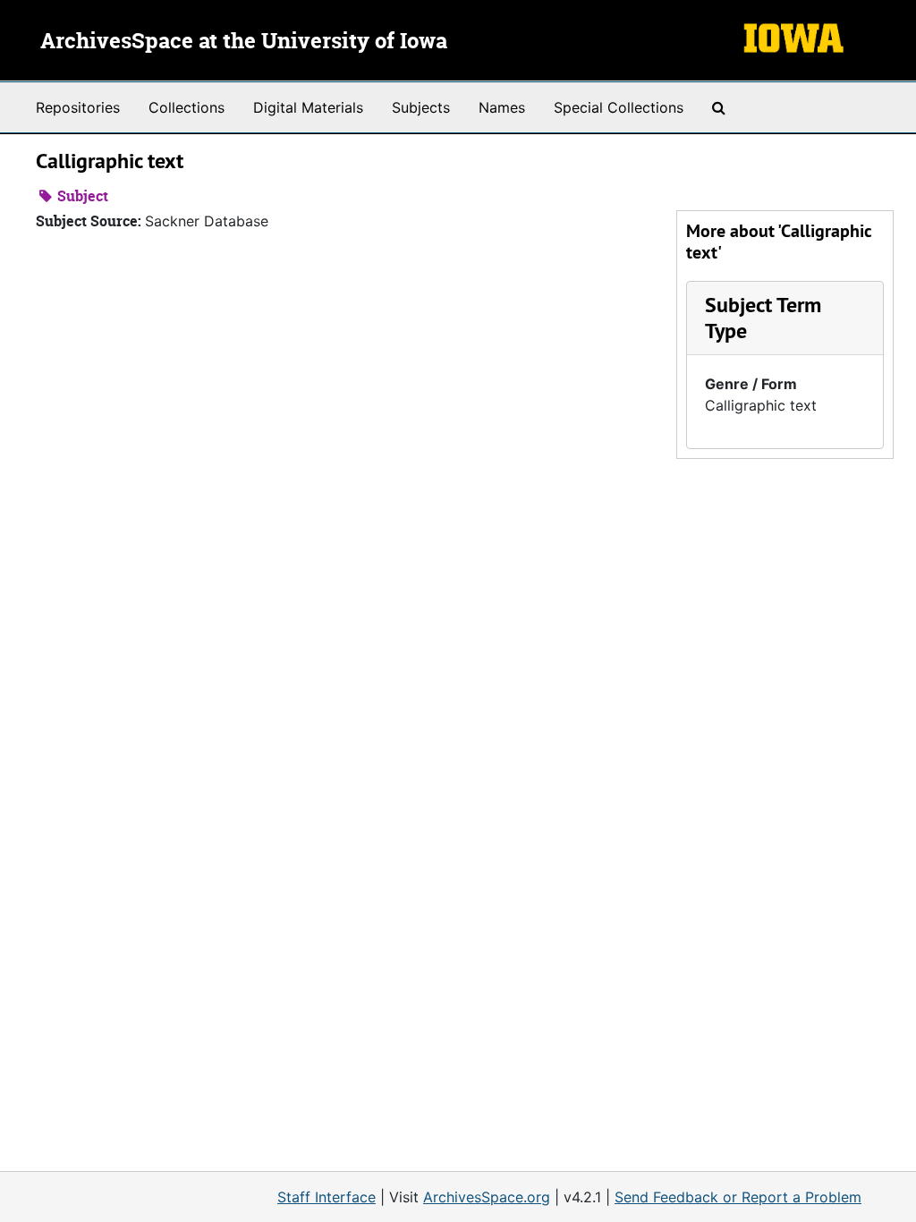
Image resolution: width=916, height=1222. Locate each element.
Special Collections (618, 107)
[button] (763, 317)
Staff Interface (326, 1197)
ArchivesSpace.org (486, 1197)
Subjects (421, 107)
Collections (186, 107)
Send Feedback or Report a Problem (738, 1197)
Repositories (78, 107)
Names (502, 107)
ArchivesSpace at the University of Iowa (243, 42)
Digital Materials (308, 107)
